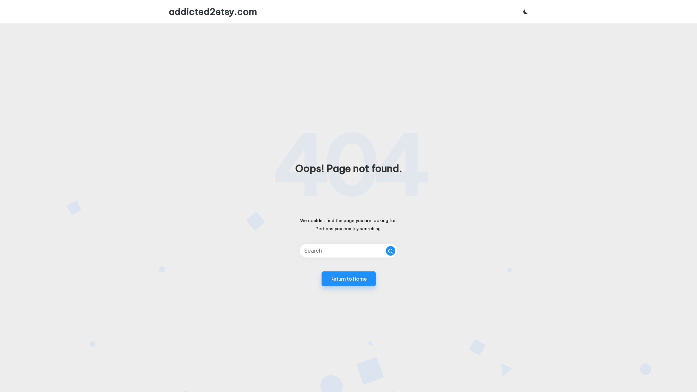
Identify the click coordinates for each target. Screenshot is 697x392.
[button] (390, 251)
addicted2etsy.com (213, 12)
